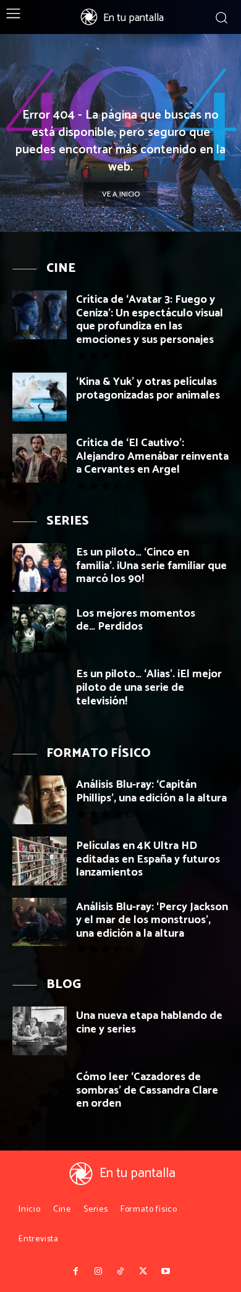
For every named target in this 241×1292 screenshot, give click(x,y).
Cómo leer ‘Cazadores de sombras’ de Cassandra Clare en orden (147, 1090)
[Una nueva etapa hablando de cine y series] (39, 1031)
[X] (143, 1271)
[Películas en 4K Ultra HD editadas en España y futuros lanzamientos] (39, 861)
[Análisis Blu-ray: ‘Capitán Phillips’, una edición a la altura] (39, 799)
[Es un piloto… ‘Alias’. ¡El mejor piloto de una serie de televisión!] (39, 689)
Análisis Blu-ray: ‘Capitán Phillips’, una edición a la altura (151, 791)
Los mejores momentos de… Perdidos (135, 620)
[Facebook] (75, 1271)
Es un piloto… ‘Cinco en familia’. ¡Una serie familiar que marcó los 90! (151, 565)
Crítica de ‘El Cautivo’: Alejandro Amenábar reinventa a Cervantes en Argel (152, 456)
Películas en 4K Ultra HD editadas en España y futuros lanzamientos (148, 859)
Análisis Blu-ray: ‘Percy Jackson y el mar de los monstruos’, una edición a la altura (152, 920)
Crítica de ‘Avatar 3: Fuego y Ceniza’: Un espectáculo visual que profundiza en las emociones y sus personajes (149, 319)
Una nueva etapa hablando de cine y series (149, 1023)
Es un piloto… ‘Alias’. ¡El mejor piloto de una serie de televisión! (149, 687)
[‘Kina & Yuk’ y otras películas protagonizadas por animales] (39, 397)
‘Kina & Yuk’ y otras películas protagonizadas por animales (148, 389)
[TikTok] (120, 1271)
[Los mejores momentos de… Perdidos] (39, 628)
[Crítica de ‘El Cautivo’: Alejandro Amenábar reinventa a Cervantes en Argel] (39, 458)
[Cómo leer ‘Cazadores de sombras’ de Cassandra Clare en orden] (39, 1092)
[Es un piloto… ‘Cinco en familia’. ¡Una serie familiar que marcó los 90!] (39, 567)
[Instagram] (98, 1271)
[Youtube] (165, 1271)
